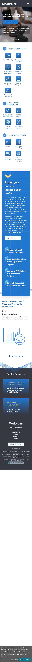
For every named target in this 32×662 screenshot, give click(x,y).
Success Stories (16, 432)
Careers (16, 434)
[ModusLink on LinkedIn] (17, 448)
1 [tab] (9, 356)
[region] (16, 24)
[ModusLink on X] (12, 448)
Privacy (16, 438)
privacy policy (13, 649)
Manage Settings (14, 659)
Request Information (12, 238)
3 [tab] (16, 356)
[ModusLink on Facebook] (15, 448)
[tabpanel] (16, 328)
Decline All (27, 659)
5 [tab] (22, 356)
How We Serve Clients (16, 427)
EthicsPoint (16, 430)
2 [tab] (12, 356)
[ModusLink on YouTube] (19, 448)
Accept (21, 659)
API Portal (16, 436)
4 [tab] (19, 356)
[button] (13, 39)
